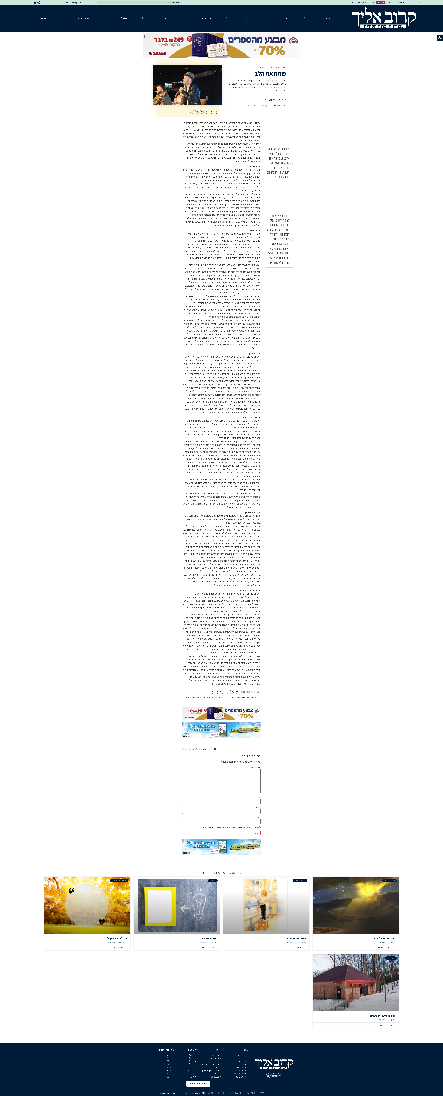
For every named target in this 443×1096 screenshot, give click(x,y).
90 (168, 1055)
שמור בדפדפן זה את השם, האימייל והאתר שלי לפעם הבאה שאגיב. (230, 827)
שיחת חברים (325, 18)
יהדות (220, 697)
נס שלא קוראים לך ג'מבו (115, 938)
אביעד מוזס (238, 1073)
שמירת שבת (196, 697)
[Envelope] (35, 2)
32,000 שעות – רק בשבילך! (382, 1015)
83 (168, 1076)
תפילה (188, 697)
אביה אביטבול (237, 1067)
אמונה (254, 697)
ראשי (284, 67)
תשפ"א (191, 1070)
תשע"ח (191, 1076)
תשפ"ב (191, 1067)
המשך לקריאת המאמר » (386, 942)
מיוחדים (43, 18)
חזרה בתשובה (235, 697)
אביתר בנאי (238, 1076)
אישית (244, 18)
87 (168, 1064)
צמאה (208, 697)
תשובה (258, 700)
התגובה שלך (254, 767)
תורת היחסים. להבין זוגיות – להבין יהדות (209, 1066)
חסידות (226, 697)
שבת (203, 697)
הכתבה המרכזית (203, 18)
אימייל (257, 807)
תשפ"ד (191, 1061)
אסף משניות (246, 697)
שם (258, 797)
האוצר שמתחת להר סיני (384, 938)
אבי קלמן (239, 1058)
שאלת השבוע (83, 18)
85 (168, 1070)
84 (168, 1073)
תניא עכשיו (214, 1055)
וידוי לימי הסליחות (207, 938)
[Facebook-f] (38, 2)
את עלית (123, 18)
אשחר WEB (206, 1093)
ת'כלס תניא (214, 1076)
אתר (259, 817)
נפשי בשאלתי (283, 18)
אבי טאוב (239, 1055)
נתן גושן (214, 697)
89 (168, 1058)
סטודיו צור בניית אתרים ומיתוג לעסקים (174, 1093)
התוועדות (162, 18)
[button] (440, 38)
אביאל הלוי (239, 1061)
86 (168, 1067)
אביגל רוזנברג (237, 1064)
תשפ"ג (191, 1064)
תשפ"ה (191, 1058)
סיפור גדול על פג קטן (296, 938)
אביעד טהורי (238, 1070)
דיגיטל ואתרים (196, 1093)
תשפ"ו (191, 1055)
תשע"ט (191, 1073)
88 (168, 1061)
